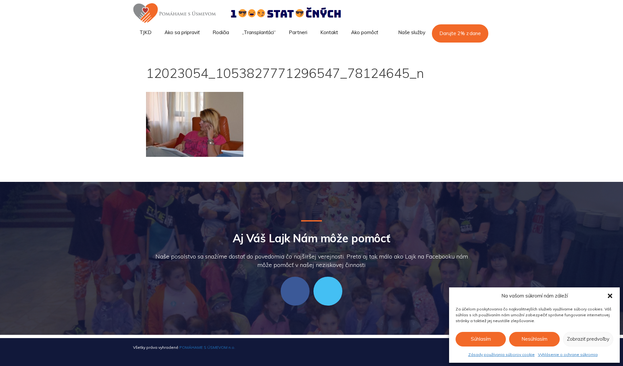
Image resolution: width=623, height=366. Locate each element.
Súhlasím (481, 339)
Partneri (298, 32)
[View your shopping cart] (481, 51)
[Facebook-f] (295, 291)
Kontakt (329, 32)
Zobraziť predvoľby (588, 339)
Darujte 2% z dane (460, 33)
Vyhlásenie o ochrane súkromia (568, 354)
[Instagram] (327, 291)
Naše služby (411, 32)
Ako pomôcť (364, 32)
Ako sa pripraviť (182, 32)
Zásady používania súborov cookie (501, 354)
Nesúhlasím (534, 339)
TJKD (146, 32)
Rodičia (221, 32)
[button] (610, 296)
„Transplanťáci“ (259, 32)
